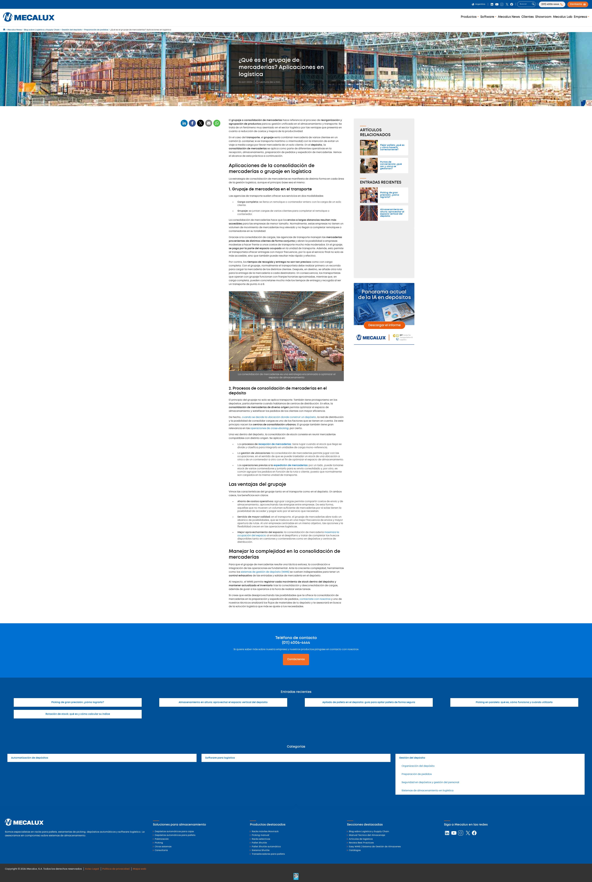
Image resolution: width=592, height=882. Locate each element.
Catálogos (355, 850)
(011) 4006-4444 (296, 642)
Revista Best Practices (361, 843)
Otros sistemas (163, 847)
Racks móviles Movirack (265, 832)
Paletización (162, 839)
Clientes (527, 17)
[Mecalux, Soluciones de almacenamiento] (28, 22)
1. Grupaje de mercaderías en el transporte (198, 157)
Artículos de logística (361, 839)
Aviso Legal (92, 869)
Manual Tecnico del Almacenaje (367, 835)
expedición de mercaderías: (290, 465)
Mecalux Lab (562, 17)
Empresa (581, 17)
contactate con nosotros (315, 599)
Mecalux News (509, 17)
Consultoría (161, 850)
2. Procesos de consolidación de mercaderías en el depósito (199, 164)
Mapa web (139, 869)
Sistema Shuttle (260, 850)
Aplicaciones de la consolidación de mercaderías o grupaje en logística (200, 147)
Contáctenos (296, 659)
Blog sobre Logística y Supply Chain (369, 832)
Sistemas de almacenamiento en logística (427, 790)
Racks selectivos (261, 839)
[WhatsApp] (208, 125)
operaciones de (269, 428)
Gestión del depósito (412, 758)
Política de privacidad (116, 869)
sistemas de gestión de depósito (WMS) (265, 572)
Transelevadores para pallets (268, 854)
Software (487, 17)
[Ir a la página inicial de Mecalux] (4, 30)
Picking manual (260, 835)
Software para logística (220, 758)
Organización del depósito (418, 766)
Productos (469, 17)
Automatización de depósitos (29, 758)
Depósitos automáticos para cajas (174, 832)
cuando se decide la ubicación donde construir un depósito (279, 417)
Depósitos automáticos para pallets (175, 835)
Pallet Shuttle (259, 843)
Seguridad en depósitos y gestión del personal (430, 782)
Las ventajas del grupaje (196, 171)
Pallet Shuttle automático (266, 847)
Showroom (543, 17)
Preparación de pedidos (417, 774)
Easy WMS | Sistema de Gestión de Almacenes (375, 847)
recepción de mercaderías (274, 444)
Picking (159, 843)
